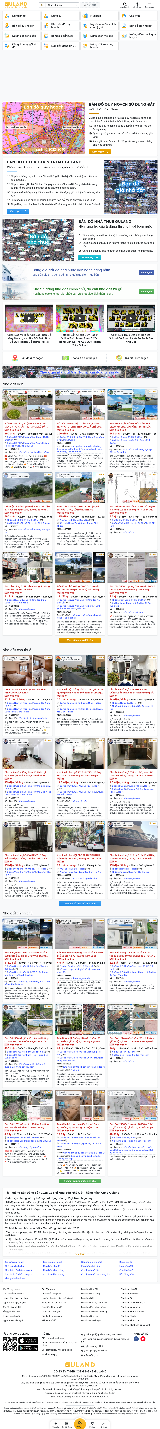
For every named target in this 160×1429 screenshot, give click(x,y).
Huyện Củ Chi (137, 523)
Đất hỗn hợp (129, 1147)
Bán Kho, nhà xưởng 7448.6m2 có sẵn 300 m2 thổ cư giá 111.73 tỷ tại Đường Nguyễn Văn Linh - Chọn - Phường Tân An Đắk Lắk (78, 588)
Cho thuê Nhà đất (129, 1289)
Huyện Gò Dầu (132, 1055)
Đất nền (139, 612)
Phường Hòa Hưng (80, 1137)
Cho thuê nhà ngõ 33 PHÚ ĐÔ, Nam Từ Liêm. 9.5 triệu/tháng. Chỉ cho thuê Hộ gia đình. (131, 774)
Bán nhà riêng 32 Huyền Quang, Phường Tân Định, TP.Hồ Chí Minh (27, 588)
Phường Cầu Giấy (41, 786)
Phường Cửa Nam (41, 703)
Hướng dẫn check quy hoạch (16, 1298)
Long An (13, 1057)
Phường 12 (76, 1143)
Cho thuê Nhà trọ (129, 1316)
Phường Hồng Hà (120, 868)
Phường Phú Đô (135, 789)
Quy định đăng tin (89, 1355)
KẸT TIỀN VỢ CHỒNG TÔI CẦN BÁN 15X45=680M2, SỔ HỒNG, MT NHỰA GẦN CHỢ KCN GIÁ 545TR (130, 425)
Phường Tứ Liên (119, 872)
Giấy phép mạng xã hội (92, 1346)
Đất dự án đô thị (118, 452)
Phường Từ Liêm (135, 786)
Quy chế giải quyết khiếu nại (94, 1350)
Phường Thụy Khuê (87, 792)
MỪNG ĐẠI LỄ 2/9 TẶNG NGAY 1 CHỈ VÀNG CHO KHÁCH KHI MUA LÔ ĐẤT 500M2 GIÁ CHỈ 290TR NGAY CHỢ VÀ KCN (26, 425)
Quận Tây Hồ (43, 872)
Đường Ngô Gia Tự (69, 1051)
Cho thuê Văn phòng (130, 1307)
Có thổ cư (75, 449)
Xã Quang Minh (85, 703)
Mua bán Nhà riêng (90, 1293)
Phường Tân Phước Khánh (36, 443)
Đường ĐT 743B (67, 437)
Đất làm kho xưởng (39, 452)
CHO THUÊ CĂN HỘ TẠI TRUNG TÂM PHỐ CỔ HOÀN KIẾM (25, 691)
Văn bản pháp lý (50, 1354)
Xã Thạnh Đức (119, 1137)
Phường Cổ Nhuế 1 (121, 706)
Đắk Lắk (61, 602)
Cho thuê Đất (127, 1298)
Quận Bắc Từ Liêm (140, 706)
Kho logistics (69, 617)
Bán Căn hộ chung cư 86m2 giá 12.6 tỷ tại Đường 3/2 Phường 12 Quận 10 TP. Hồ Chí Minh (80, 1126)
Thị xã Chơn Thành (84, 523)
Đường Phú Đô (119, 786)
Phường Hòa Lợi (15, 1137)
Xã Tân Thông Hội (121, 523)
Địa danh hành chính (52, 1316)
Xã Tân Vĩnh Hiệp (84, 437)
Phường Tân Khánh (32, 437)
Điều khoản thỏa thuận (53, 1338)
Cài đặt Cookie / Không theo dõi (57, 1350)
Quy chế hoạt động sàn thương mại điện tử (101, 1334)
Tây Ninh (40, 1051)
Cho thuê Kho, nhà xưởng (133, 1311)
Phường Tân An (92, 600)
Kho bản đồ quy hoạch (13, 1293)
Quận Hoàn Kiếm (13, 711)
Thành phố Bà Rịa (135, 603)
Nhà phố (75, 878)
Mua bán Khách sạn (91, 1320)
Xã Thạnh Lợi (28, 1051)
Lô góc (65, 449)
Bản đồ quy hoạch (11, 1289)
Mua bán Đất (87, 1298)
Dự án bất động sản (51, 1293)
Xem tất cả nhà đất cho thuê (80, 903)
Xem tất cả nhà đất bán (80, 640)
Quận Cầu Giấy (17, 794)
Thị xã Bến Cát (31, 1141)
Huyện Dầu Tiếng (136, 440)
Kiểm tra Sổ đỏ (49, 1320)
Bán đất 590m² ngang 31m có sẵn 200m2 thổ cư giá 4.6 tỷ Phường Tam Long (132, 588)
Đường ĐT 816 (14, 1051)
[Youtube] (142, 1338)
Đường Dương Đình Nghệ (19, 786)
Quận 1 (8, 602)
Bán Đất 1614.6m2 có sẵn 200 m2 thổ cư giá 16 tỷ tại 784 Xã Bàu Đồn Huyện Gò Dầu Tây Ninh (132, 1040)
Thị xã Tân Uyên (12, 446)
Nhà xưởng (86, 615)
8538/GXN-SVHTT (86, 1382)
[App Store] (28, 1340)
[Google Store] (28, 1348)
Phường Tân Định (37, 600)
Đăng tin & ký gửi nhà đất (54, 1302)
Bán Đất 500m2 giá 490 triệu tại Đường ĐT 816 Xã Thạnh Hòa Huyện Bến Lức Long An (27, 1040)
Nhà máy (75, 615)
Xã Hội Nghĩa (13, 523)
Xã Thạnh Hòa (29, 1055)
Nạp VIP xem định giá (12, 1320)
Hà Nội (8, 705)
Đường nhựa (77, 446)
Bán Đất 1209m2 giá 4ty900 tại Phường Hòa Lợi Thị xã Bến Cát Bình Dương (27, 1126)
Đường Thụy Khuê (69, 786)
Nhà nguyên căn (26, 609)
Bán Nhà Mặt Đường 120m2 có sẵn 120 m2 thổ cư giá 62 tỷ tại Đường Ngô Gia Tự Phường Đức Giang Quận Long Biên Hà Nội (78, 1040)
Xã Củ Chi (117, 520)
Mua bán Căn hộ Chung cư (94, 1302)
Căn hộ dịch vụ (78, 1156)
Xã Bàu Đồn (118, 1055)
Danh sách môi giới (51, 1311)
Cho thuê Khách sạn (130, 1320)
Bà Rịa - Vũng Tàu (118, 975)
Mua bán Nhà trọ (89, 1316)
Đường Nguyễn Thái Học (19, 703)
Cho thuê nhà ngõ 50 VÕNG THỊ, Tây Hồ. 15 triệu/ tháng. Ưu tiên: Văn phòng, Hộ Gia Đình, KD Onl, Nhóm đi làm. (27, 857)
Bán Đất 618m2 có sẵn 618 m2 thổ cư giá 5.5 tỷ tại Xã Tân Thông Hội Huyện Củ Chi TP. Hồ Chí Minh (132, 508)
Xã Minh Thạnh (119, 437)
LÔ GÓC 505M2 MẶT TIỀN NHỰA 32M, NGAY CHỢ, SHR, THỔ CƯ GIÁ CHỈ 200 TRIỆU (79, 425)
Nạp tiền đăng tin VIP (52, 1307)
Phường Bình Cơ (15, 520)
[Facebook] (136, 1338)
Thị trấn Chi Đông (86, 709)
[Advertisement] (80, 77)
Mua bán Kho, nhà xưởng (93, 1307)
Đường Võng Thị (15, 868)
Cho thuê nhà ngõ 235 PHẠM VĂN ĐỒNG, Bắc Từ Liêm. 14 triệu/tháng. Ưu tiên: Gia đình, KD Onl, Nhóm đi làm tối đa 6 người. (132, 691)
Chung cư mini (40, 718)
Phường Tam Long (121, 600)
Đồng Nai (84, 520)
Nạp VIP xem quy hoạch (14, 1302)
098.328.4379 (102, 1396)
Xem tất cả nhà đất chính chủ (80, 1181)
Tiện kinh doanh (89, 449)
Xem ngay (146, 272)
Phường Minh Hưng (69, 520)
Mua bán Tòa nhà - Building (94, 1311)
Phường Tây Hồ (85, 786)
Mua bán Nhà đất (89, 1289)
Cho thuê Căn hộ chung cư (133, 1302)
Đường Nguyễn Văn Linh (72, 600)
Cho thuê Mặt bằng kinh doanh (135, 1325)
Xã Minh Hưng (67, 523)
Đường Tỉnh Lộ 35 (68, 703)
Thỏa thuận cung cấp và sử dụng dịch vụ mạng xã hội (105, 1340)
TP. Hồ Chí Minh (135, 437)
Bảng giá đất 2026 (11, 1311)
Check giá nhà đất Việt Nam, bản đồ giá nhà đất (80, 372)
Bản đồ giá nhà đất (11, 1307)
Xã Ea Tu (89, 606)
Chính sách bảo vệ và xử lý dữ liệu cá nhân (59, 1344)
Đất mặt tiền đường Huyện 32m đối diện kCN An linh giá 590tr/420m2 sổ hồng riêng (27, 508)
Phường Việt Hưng (88, 1051)
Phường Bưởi (30, 872)
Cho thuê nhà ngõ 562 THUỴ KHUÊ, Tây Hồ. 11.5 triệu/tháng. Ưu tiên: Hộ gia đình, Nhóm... (79, 774)
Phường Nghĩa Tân (69, 872)
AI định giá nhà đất (11, 1316)
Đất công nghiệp (140, 1150)
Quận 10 (86, 1143)
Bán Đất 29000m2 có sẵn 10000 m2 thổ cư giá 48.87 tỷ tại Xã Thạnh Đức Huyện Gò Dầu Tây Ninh (132, 1126)
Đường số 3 (117, 966)
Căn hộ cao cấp (64, 1158)
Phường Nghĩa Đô (120, 703)
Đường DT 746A (14, 437)
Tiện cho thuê (74, 451)
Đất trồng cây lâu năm (23, 1067)
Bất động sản (48, 1289)
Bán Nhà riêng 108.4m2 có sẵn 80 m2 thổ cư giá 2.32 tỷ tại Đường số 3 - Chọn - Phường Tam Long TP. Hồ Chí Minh (132, 954)
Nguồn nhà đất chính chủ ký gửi (57, 1298)
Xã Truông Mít (119, 1051)
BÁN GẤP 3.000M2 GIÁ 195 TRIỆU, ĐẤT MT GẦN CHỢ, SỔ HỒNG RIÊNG (79, 508)
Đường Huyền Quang (17, 600)
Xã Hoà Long (118, 603)
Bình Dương (27, 446)
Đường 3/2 (65, 1137)
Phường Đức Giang (88, 1057)
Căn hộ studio (25, 718)
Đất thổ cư (23, 452)
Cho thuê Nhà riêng (130, 1293)
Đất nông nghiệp (143, 449)
